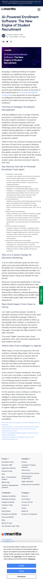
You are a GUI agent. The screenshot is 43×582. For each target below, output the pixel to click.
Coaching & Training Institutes (28, 466)
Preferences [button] (31, 559)
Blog (3, 520)
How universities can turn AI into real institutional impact (20, 427)
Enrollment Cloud (7, 462)
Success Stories (27, 502)
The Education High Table (10, 526)
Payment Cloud (7, 471)
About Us (25, 496)
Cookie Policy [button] (18, 556)
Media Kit (25, 511)
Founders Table (7, 505)
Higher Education (27, 481)
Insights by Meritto (8, 502)
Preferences (21, 576)
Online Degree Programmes (27, 477)
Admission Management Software (10, 486)
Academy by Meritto (9, 496)
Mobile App (6, 482)
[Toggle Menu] (39, 10)
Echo (3, 474)
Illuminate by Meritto (9, 499)
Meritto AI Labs (7, 523)
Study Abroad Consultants (31, 484)
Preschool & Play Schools (30, 473)
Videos (4, 508)
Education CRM (7, 465)
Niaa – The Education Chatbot (9, 478)
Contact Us (25, 505)
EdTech (24, 462)
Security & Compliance (29, 514)
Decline (21, 571)
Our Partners (26, 499)
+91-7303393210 (7, 539)
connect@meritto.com (8, 541)
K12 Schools (26, 470)
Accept (21, 566)
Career (24, 508)
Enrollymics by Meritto (9, 514)
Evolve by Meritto (8, 517)
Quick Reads (6, 511)
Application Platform (9, 468)
